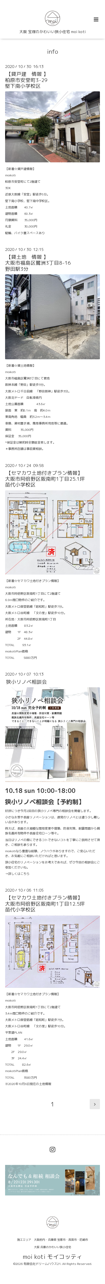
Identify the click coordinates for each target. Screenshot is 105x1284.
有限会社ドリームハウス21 (42, 1264)
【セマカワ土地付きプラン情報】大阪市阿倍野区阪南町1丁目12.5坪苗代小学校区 (45, 903)
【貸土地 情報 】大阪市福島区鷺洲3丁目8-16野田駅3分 (38, 262)
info (52, 51)
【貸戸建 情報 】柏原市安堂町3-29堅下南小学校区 (26, 79)
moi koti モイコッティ (52, 1257)
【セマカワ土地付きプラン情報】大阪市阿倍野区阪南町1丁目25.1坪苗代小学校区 (45, 478)
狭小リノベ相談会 (26, 681)
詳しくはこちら (19, 874)
